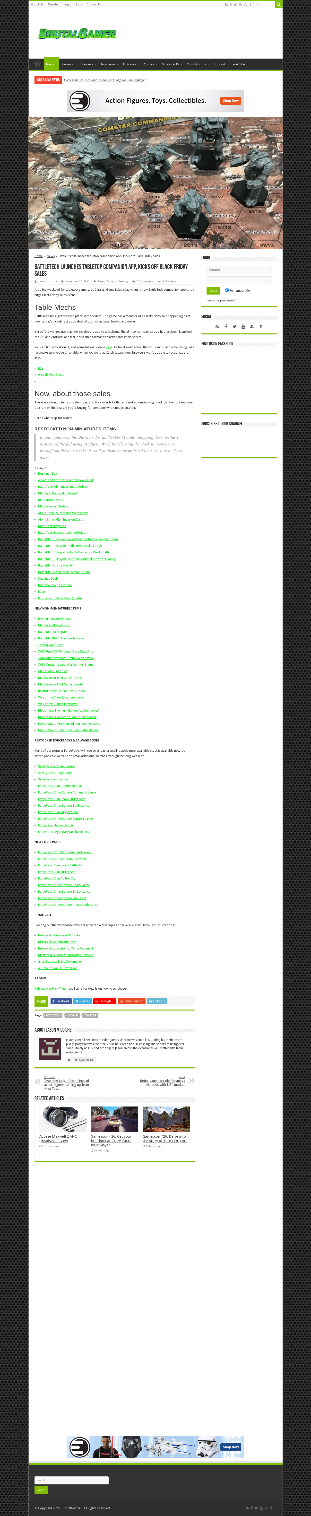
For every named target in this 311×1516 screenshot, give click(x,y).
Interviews (108, 64)
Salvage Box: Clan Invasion (57, 766)
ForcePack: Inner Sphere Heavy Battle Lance (68, 904)
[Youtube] (240, 5)
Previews (87, 64)
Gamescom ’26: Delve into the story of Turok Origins (165, 1138)
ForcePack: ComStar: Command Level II (65, 852)
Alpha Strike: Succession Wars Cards (63, 513)
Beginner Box (47, 473)
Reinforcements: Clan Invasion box (62, 691)
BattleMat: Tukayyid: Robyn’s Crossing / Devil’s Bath (73, 552)
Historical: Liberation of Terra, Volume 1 (65, 948)
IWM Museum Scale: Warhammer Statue (66, 664)
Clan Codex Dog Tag (52, 671)
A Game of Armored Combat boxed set (65, 480)
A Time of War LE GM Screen (58, 968)
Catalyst (72, 1015)
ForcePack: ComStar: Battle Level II (62, 859)
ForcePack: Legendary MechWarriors (63, 832)
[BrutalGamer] (77, 32)
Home (37, 64)
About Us (37, 4)
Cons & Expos (196, 64)
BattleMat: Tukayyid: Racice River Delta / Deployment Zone (78, 539)
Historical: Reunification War (57, 942)
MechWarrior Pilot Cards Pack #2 (61, 684)
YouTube (239, 64)
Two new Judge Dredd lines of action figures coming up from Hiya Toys (66, 1083)
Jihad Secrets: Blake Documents (60, 961)
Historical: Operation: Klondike (59, 935)
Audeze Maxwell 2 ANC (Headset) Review (58, 1138)
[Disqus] (115, 1236)
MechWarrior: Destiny (53, 506)
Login (67, 4)
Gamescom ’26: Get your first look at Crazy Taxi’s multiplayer (105, 80)
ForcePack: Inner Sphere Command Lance (67, 792)
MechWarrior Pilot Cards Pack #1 (61, 678)
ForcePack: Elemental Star (55, 825)
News (50, 64)
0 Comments (145, 281)
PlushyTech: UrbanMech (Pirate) (60, 598)
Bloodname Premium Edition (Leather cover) (68, 710)
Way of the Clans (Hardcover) (58, 704)
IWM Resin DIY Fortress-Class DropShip (65, 651)
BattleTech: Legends (52, 526)
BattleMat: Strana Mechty (55, 565)
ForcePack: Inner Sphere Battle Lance (63, 805)
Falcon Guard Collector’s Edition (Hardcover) (69, 730)
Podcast (219, 64)
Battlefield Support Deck (55, 585)
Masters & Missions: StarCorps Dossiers (66, 955)
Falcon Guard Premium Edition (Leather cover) (70, 723)
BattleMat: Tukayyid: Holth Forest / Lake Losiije (70, 546)
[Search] (279, 4)
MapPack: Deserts (50, 500)
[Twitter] (235, 5)
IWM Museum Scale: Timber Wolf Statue (66, 658)
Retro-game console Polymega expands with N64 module (162, 1081)
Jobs (79, 4)
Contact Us (94, 4)
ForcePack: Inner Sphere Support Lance (65, 818)
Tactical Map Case (51, 645)
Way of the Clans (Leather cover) (60, 697)
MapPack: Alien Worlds (54, 625)
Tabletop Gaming (117, 281)
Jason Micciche (48, 281)
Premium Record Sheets (54, 618)
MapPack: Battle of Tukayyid (57, 493)
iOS (40, 368)
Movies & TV (170, 64)
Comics (149, 64)
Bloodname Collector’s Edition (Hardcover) (67, 717)
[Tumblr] (250, 5)
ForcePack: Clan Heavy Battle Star (61, 865)
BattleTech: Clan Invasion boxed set (63, 486)
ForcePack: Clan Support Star (58, 812)
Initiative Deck (48, 578)
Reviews (67, 64)
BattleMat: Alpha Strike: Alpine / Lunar (64, 572)
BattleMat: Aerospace (53, 632)
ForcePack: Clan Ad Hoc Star (57, 878)
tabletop (90, 1015)
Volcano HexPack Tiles (50, 988)
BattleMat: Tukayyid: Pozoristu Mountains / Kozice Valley (76, 559)
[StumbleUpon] (245, 5)
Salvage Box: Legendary (55, 773)
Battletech (53, 1015)
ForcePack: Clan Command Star (59, 786)
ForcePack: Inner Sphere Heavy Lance (64, 885)
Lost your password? (221, 300)
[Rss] (226, 5)
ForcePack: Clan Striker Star (57, 872)
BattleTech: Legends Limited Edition (63, 532)
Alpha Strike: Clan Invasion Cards (61, 519)
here (109, 347)
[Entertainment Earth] (155, 100)
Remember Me (239, 290)
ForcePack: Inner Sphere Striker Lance (64, 891)
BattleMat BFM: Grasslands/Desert (62, 638)
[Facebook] (230, 5)
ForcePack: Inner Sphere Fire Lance (62, 898)
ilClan (42, 591)
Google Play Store (50, 374)
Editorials (129, 64)
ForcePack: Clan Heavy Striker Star (61, 799)
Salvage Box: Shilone (52, 779)
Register (53, 4)
